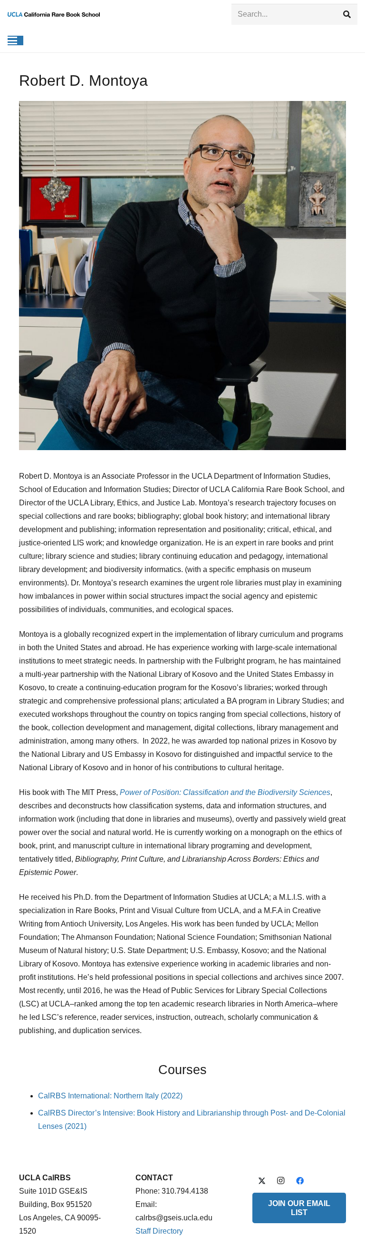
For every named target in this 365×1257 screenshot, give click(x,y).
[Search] (346, 14)
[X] (261, 1180)
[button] (12, 40)
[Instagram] (280, 1180)
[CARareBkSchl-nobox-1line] (54, 14)
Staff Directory (159, 1231)
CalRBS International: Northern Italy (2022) (110, 1096)
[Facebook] (299, 1180)
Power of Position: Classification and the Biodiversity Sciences (225, 792)
